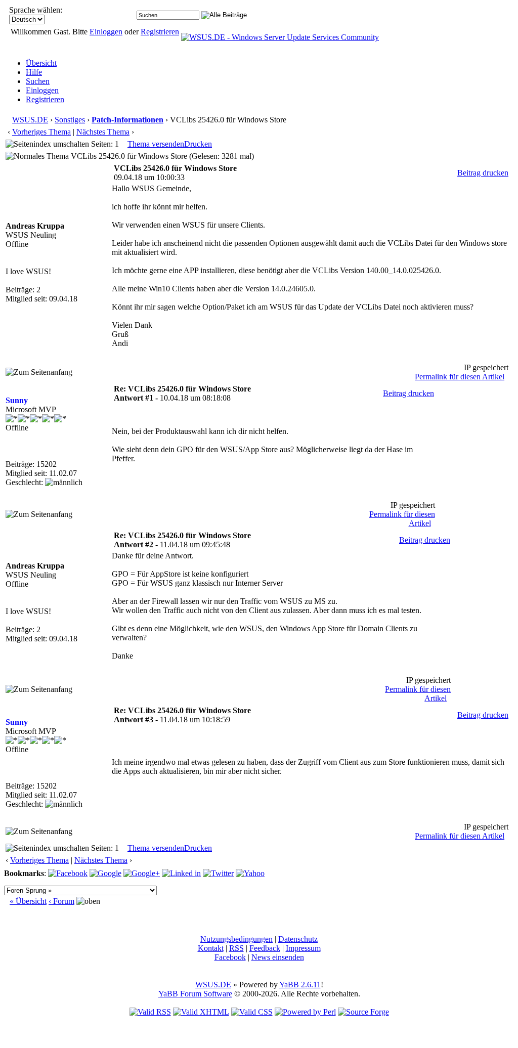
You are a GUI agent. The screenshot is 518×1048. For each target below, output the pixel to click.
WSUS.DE (30, 119)
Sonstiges (70, 119)
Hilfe (34, 72)
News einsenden (277, 957)
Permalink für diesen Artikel (459, 376)
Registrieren (160, 31)
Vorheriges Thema (41, 131)
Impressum (303, 948)
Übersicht (41, 63)
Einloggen (106, 31)
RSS (236, 948)
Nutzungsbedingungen (236, 939)
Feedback (264, 948)
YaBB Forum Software (195, 993)
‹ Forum (61, 901)
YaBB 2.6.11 (300, 984)
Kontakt (211, 948)
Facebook (230, 957)
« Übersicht (28, 901)
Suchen (38, 81)
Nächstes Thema (103, 131)
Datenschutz (298, 939)
